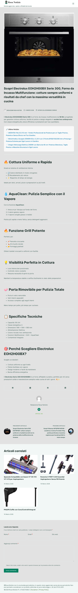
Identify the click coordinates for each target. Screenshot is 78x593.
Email (30, 534)
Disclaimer (34, 590)
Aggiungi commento (11, 543)
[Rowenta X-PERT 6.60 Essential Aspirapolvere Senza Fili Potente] (57, 464)
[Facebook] (12, 387)
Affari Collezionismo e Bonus (47, 110)
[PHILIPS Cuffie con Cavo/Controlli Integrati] (21, 497)
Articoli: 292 (39, 413)
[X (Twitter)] (30, 387)
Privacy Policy (44, 590)
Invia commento (11, 570)
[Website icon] (39, 409)
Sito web (55, 534)
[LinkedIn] (65, 387)
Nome (6, 534)
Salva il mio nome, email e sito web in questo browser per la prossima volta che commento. (33, 565)
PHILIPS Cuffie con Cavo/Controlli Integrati (19, 510)
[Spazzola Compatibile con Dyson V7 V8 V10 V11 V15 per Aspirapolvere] (21, 464)
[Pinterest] (48, 387)
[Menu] (73, 3)
